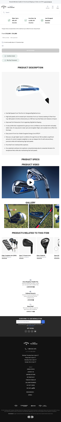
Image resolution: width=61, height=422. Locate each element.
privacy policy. (31, 325)
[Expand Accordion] (32, 394)
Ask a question (13, 37)
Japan (15, 413)
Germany (34, 413)
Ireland (46, 413)
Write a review (6, 37)
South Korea (50, 413)
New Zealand (42, 413)
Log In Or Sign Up (48, 1)
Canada (18, 413)
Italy (32, 413)
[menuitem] (48, 7)
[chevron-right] (56, 216)
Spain (38, 413)
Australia (22, 413)
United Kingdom (27, 413)
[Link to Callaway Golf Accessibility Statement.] (30, 417)
